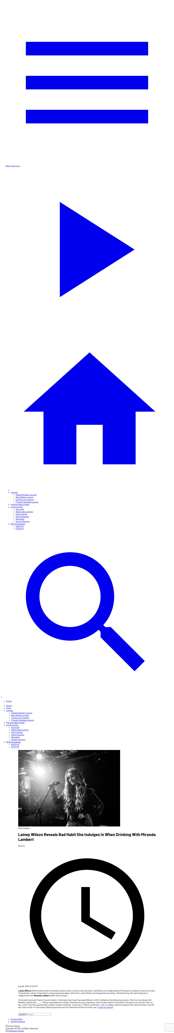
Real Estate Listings (24, 511)
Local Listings (17, 507)
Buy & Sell (20, 509)
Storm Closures (22, 516)
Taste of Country (105, 1007)
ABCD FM (20, 526)
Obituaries (20, 519)
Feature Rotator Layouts (26, 494)
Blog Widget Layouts (24, 497)
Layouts (14, 492)
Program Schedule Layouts (27, 502)
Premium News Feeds (20, 504)
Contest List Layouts (25, 499)
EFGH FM (19, 528)
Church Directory (23, 521)
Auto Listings (21, 514)
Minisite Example (18, 524)
